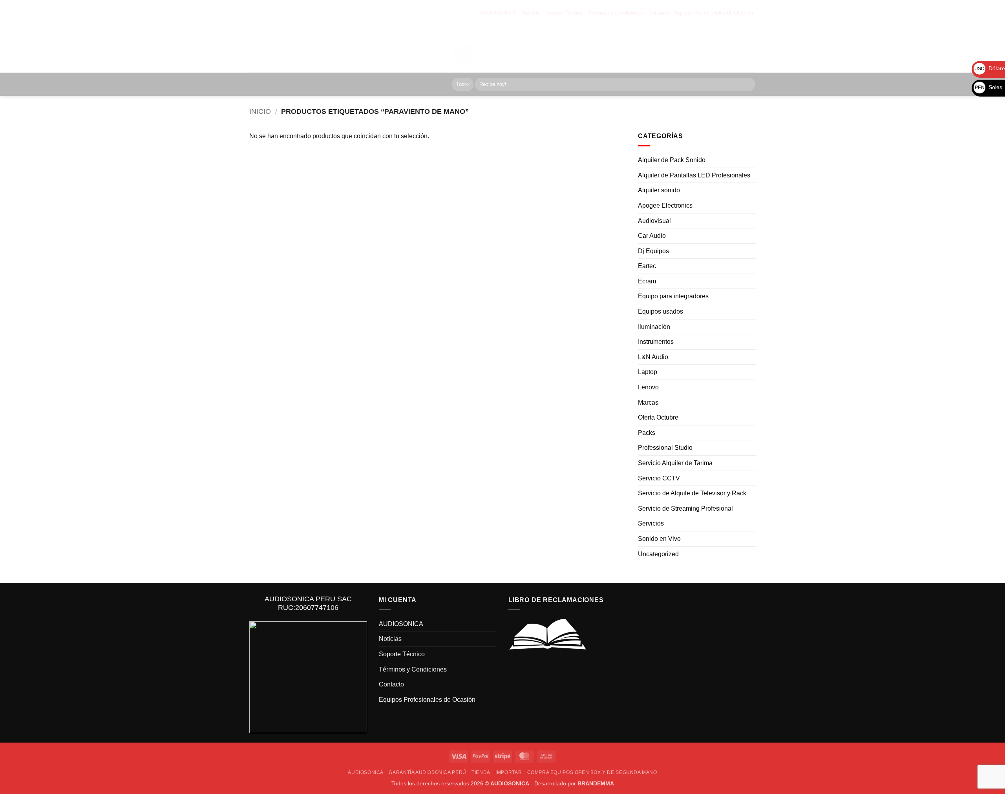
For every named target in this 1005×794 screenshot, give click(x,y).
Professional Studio (665, 448)
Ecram (647, 281)
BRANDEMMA (595, 783)
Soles (988, 87)
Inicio (260, 111)
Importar (403, 48)
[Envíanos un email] (737, 31)
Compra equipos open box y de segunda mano (310, 59)
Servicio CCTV (659, 478)
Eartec (647, 266)
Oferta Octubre (658, 417)
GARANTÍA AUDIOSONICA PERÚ (326, 48)
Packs (646, 432)
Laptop (647, 372)
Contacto (659, 13)
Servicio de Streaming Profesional (685, 508)
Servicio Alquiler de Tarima (675, 463)
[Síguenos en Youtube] (749, 31)
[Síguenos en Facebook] (699, 31)
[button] (652, 53)
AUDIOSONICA (498, 13)
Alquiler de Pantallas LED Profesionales (694, 175)
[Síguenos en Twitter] (724, 31)
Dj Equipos (653, 251)
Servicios (651, 523)
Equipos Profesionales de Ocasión (713, 13)
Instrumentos (656, 342)
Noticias (530, 13)
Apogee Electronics (665, 205)
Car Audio (652, 236)
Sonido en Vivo (659, 538)
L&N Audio (653, 357)
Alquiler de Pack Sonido (671, 160)
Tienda (376, 48)
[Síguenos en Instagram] (712, 31)
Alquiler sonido (659, 190)
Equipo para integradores (673, 296)
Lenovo (648, 387)
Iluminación (654, 326)
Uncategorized (658, 554)
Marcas (648, 402)
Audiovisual (654, 220)
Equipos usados (660, 311)
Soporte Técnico (564, 13)
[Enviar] (747, 84)
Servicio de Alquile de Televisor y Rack (692, 493)
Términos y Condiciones (615, 13)
